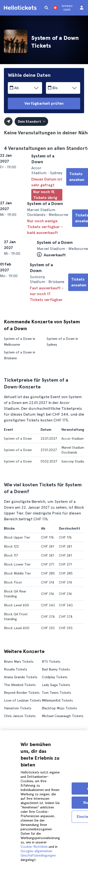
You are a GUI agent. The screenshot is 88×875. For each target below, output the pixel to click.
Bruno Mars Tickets (18, 685)
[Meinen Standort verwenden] (8, 121)
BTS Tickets (51, 685)
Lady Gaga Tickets (56, 708)
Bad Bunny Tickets (56, 693)
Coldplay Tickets (54, 700)
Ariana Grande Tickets (20, 700)
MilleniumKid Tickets (57, 724)
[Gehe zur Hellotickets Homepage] (21, 8)
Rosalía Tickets (15, 693)
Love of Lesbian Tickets (22, 724)
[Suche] (46, 7)
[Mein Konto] (81, 7)
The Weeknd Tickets (20, 708)
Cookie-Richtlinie (34, 847)
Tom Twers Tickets (56, 716)
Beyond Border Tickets (22, 716)
